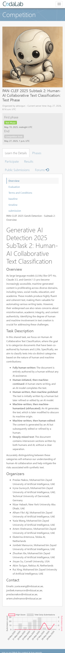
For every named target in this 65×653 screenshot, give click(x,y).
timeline (13, 204)
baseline (13, 198)
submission (15, 210)
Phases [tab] (36, 153)
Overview (14, 180)
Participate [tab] (12, 161)
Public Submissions (17, 169)
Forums (40, 169)
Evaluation (14, 186)
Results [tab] (28, 161)
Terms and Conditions (20, 192)
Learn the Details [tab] (16, 153)
